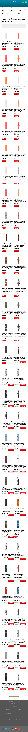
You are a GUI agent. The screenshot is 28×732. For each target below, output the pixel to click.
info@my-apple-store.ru (20, 724)
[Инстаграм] (12, 729)
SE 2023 (18, 14)
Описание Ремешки (14, 696)
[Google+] (19, 729)
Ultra (8, 10)
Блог (8, 717)
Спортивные (12, 14)
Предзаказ (23, 362)
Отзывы (10, 6)
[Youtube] (16, 729)
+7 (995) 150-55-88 (20, 721)
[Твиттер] (6, 729)
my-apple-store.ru (16, 701)
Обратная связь (20, 717)
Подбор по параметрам (14, 26)
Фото (20, 709)
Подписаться (8, 719)
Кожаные (4, 14)
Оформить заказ (8, 713)
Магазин (8, 709)
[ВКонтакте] (9, 729)
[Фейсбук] (3, 729)
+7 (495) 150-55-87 (20, 719)
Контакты (15, 6)
